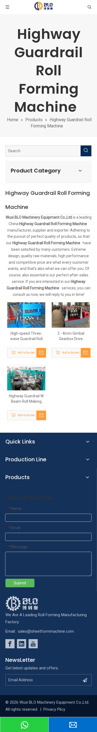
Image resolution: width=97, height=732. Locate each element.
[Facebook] (10, 643)
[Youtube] (33, 643)
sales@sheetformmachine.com (46, 631)
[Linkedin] (21, 643)
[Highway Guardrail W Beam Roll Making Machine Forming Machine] (26, 377)
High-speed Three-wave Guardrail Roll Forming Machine (26, 336)
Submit (20, 583)
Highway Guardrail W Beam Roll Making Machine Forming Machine (26, 399)
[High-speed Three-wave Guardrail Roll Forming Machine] (26, 315)
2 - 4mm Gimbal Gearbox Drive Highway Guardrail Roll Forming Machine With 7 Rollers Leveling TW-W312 (71, 336)
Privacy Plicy (54, 709)
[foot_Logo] (29, 603)
